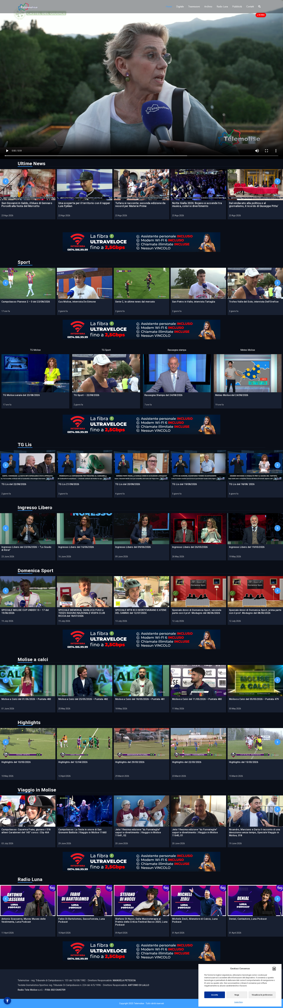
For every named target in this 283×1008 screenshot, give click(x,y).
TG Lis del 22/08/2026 (13, 484)
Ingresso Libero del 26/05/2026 (190, 547)
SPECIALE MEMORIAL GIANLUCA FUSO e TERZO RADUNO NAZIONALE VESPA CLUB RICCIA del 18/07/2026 (81, 613)
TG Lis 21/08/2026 (68, 484)
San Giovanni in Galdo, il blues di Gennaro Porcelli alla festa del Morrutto (26, 205)
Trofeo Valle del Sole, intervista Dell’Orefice (254, 301)
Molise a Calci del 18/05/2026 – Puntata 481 (140, 699)
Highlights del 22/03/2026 (186, 762)
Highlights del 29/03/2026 (129, 762)
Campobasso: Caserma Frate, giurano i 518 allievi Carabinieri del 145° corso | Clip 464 (26, 831)
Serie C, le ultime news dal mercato (135, 301)
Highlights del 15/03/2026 (243, 762)
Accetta (214, 995)
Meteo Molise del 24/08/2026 (231, 395)
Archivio (208, 6)
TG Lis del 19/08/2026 (184, 484)
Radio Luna (222, 6)
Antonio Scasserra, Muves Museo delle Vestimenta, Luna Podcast (23, 920)
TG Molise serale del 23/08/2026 (21, 395)
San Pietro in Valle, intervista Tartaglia (193, 301)
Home (169, 6)
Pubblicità (237, 6)
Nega (237, 995)
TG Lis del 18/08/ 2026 (241, 484)
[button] (274, 968)
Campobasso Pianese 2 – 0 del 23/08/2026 (25, 301)
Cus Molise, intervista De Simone (77, 301)
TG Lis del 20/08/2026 (127, 484)
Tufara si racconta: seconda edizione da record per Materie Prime (140, 205)
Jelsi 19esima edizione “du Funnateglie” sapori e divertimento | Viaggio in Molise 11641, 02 (138, 832)
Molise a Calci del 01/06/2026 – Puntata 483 (26, 699)
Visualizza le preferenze (262, 995)
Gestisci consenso (7, 1000)
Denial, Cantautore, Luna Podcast (248, 918)
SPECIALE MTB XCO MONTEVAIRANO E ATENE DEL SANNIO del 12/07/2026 (140, 611)
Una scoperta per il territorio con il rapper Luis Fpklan (84, 205)
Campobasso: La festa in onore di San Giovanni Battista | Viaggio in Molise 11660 (82, 831)
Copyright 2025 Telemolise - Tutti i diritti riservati (141, 1003)
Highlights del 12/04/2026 (72, 762)
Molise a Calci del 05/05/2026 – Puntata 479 (254, 699)
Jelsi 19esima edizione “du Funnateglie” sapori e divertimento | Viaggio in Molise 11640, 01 (195, 832)
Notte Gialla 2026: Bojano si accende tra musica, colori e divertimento (197, 205)
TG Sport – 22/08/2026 (86, 395)
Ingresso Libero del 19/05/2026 (247, 547)
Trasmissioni (194, 6)
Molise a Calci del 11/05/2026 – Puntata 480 (197, 699)
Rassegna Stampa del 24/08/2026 (163, 395)
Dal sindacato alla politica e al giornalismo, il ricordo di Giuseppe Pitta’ (253, 205)
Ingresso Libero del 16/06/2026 (76, 547)
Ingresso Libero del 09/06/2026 (133, 547)
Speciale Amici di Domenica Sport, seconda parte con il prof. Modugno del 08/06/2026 (196, 611)
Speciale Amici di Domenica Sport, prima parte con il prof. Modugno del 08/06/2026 (255, 611)
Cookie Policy (238, 1002)
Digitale (180, 6)
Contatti (250, 6)
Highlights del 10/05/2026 (16, 762)
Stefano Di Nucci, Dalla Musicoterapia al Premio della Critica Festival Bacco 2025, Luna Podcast (141, 921)
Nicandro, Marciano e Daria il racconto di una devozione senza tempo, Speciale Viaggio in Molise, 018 (254, 832)
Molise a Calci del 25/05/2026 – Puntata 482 (83, 699)
